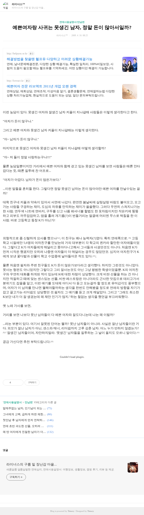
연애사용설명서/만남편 (72, 22)
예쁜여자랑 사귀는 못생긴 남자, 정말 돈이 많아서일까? (72, 27)
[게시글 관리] (19, 382)
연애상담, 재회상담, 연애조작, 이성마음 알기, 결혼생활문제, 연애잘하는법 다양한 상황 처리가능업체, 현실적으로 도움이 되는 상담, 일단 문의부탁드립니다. (61, 93)
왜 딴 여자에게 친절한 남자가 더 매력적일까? (24, 431)
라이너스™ (18, 4)
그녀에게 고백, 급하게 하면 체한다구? (24, 414)
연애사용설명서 (12, 402)
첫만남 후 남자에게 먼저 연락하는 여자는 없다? (24, 420)
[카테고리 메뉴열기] (137, 5)
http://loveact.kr (15, 80)
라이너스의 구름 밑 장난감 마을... (31, 464)
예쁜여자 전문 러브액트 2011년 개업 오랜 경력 (41, 86)
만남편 (29, 402)
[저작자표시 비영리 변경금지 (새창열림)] (45, 382)
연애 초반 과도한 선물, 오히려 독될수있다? (24, 426)
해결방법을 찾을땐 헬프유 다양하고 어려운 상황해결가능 (49, 59)
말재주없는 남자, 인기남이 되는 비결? (24, 408)
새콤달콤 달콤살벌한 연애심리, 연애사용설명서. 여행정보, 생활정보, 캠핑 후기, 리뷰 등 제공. (60, 469)
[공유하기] (14, 382)
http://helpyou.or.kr (17, 53)
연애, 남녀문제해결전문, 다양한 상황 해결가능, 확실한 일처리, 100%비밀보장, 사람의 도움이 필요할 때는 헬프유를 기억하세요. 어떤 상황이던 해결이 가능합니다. (60, 66)
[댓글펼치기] (9, 450)
